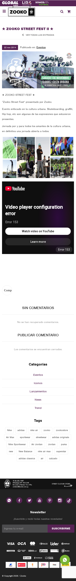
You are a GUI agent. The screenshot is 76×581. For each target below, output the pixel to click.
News (38, 399)
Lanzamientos (38, 391)
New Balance (25, 451)
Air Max (10, 437)
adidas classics (27, 458)
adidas (21, 430)
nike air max (44, 451)
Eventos (41, 47)
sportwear (25, 437)
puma (64, 444)
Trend (38, 408)
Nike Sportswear (17, 444)
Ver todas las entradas (40, 34)
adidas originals (60, 437)
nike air (34, 430)
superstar (61, 451)
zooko (47, 430)
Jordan (51, 444)
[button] (62, 11)
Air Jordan (36, 444)
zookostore (62, 430)
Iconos (38, 383)
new (11, 451)
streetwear (41, 437)
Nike (9, 430)
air (42, 458)
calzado (53, 458)
